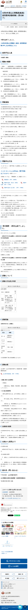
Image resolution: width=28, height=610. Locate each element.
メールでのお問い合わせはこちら (12, 498)
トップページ (7, 6)
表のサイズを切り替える (14, 286)
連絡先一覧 (20, 574)
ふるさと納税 (4, 536)
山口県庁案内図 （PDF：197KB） (11, 373)
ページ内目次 (14, 23)
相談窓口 (7, 574)
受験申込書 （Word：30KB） (11, 182)
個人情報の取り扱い (7, 586)
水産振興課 (24, 6)
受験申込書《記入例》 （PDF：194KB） (14, 187)
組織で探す (13, 6)
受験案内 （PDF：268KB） (10, 179)
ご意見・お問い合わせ (8, 588)
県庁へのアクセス (21, 578)
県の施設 (7, 578)
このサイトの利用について (9, 584)
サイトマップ (6, 582)
